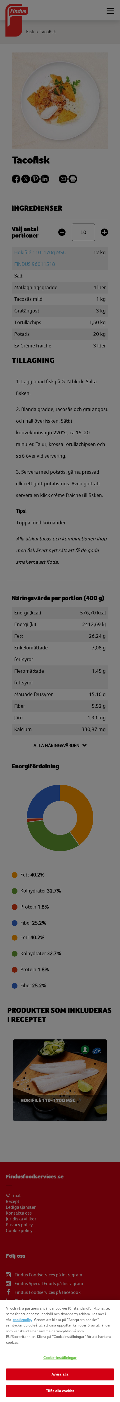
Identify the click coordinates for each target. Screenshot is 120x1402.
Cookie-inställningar (60, 1358)
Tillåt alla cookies (60, 1391)
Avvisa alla (60, 1374)
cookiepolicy (22, 1320)
